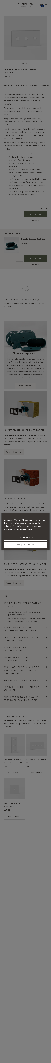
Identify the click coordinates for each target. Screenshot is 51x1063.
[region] (25, 531)
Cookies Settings (25, 537)
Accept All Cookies (25, 545)
